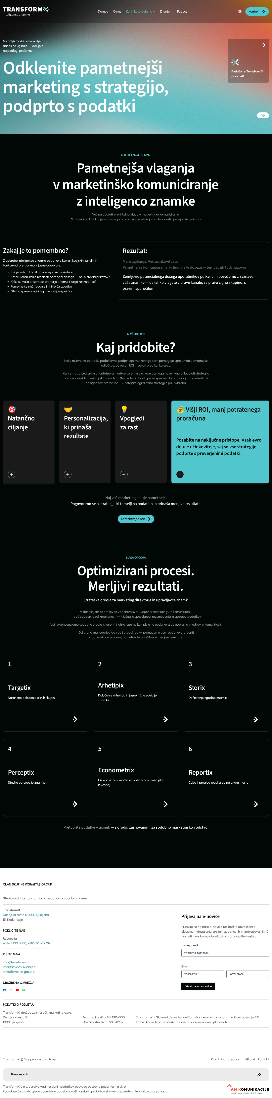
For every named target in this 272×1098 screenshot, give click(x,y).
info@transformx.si (16, 962)
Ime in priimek (191, 945)
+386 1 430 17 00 (14, 943)
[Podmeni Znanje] (171, 12)
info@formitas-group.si (19, 972)
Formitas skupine (200, 1017)
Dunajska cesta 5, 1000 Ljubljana (26, 915)
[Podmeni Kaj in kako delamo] (154, 12)
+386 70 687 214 (39, 943)
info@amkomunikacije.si (19, 967)
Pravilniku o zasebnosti (150, 1091)
